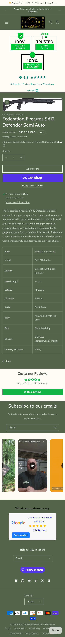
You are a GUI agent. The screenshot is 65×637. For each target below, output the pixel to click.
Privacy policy (20, 628)
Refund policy (34, 628)
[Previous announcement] (5, 10)
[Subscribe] (55, 427)
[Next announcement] (59, 10)
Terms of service (32, 633)
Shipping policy (16, 633)
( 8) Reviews (40, 530)
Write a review (32, 391)
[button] (6, 22)
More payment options (32, 185)
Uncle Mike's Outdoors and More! (39, 519)
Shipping (5, 137)
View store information (18, 202)
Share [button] (8, 361)
